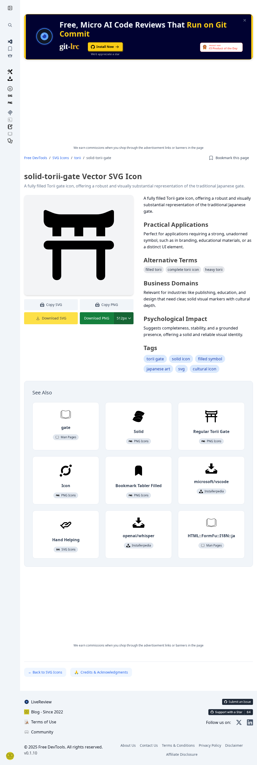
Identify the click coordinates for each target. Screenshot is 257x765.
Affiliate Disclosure (182, 754)
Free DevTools (35, 157)
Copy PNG (109, 304)
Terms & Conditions (178, 745)
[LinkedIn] (250, 722)
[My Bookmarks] (10, 48)
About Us (128, 745)
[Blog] (10, 126)
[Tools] (10, 71)
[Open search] (10, 25)
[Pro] (10, 55)
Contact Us (149, 745)
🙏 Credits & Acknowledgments (101, 672)
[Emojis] (10, 88)
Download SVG (54, 318)
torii (77, 157)
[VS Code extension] (10, 41)
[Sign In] (10, 756)
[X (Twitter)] (239, 722)
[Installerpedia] (10, 78)
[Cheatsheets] (10, 140)
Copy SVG (54, 304)
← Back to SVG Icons (45, 672)
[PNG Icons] (10, 102)
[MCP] (10, 112)
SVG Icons (60, 157)
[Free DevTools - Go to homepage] (10, 8)
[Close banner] (245, 20)
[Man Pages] (10, 133)
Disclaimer (234, 745)
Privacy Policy (210, 745)
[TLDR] (10, 119)
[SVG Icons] (10, 95)
